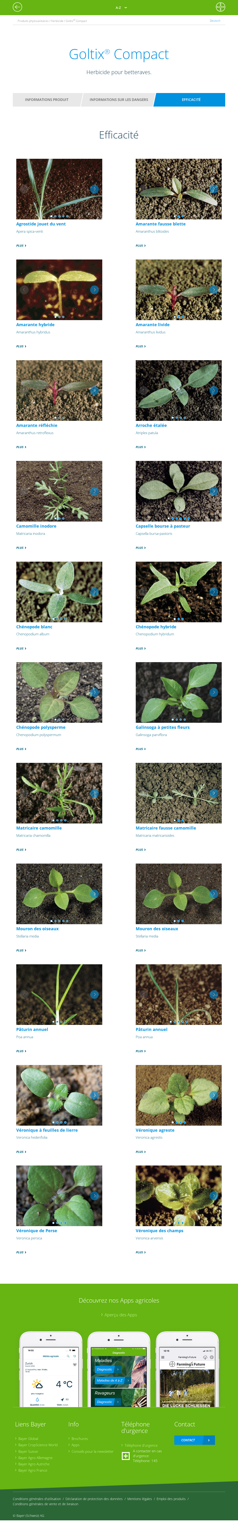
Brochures (80, 1438)
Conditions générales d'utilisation (37, 1499)
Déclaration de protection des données (94, 1499)
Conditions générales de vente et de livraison (45, 1504)
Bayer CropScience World (38, 1444)
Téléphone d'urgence (141, 1445)
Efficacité (191, 99)
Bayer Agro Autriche (34, 1464)
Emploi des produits (171, 1499)
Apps (75, 1444)
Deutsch (215, 21)
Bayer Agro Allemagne (35, 1457)
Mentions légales (139, 1499)
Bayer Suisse (28, 1451)
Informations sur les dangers (119, 99)
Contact (188, 1440)
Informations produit (46, 99)
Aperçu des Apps (121, 1315)
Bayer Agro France (32, 1470)
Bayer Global (28, 1438)
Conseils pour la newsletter (93, 1451)
